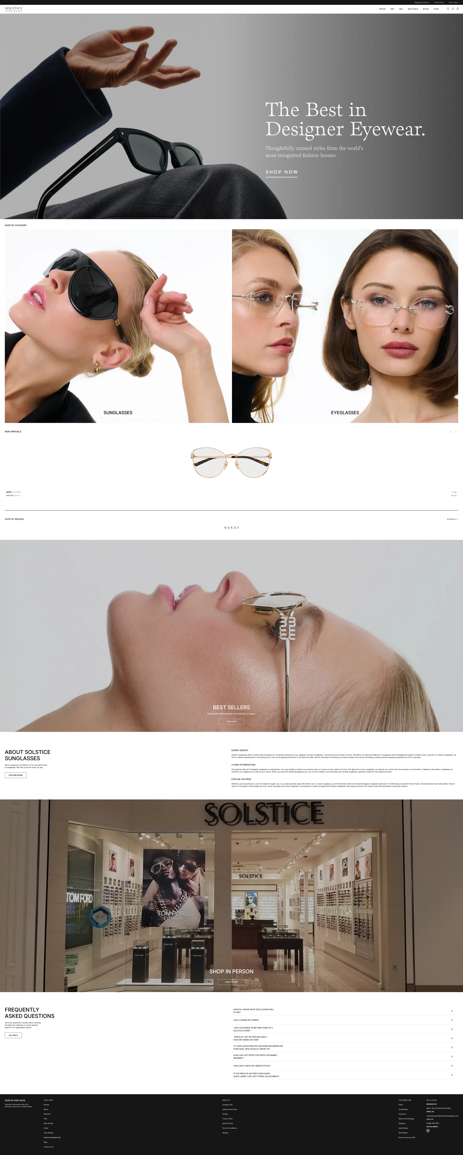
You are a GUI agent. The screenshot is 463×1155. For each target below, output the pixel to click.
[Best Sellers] (413, 9)
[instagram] (427, 1131)
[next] (456, 431)
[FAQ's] (407, 1104)
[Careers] (229, 1114)
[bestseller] (231, 636)
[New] (401, 9)
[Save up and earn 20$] (407, 1137)
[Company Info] (229, 1104)
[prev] (451, 431)
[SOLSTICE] (14, 9)
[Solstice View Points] (229, 1109)
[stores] (231, 895)
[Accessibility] (407, 1109)
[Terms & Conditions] (229, 1127)
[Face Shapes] (52, 1132)
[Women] (382, 9)
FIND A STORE (231, 982)
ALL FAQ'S (13, 1035)
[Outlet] (436, 9)
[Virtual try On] (52, 1146)
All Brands (451, 519)
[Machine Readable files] (52, 1137)
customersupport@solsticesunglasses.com (442, 1116)
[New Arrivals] (52, 1123)
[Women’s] (52, 1114)
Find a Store (453, 2)
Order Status (439, 2)
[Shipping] (407, 1123)
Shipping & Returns (421, 2)
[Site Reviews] (407, 1132)
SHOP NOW (232, 721)
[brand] (231, 527)
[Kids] (52, 1118)
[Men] (392, 9)
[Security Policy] (229, 1123)
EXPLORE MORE (16, 775)
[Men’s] (52, 1109)
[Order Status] (407, 1127)
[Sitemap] (229, 1132)
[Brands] (426, 9)
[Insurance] (407, 1114)
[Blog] (52, 1142)
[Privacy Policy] (229, 1118)
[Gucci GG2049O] (231, 462)
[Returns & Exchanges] (407, 1118)
